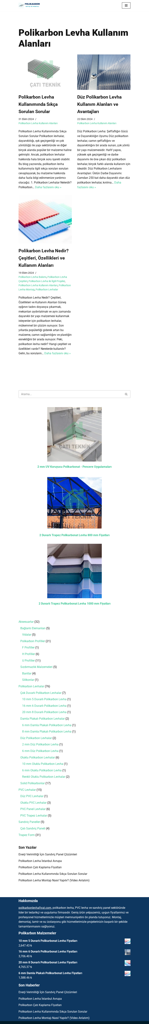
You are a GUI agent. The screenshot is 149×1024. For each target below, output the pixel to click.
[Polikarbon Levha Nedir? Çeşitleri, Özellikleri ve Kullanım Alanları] (45, 219)
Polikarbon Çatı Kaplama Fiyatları (40, 867)
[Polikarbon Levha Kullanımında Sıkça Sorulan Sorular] (45, 72)
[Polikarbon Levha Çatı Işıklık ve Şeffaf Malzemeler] (30, 5)
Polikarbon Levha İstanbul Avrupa (40, 861)
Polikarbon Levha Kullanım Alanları (38, 123)
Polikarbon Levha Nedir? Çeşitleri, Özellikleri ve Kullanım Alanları (44, 258)
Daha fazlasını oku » (48, 187)
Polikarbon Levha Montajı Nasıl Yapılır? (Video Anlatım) (54, 880)
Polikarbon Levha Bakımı (32, 277)
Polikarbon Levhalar (47, 289)
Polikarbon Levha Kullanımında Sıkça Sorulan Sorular (38, 104)
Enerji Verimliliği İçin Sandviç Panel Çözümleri (48, 854)
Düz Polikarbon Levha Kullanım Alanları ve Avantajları (99, 104)
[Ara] (126, 394)
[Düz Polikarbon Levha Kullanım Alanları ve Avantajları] (103, 72)
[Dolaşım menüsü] (126, 5)
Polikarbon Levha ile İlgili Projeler (47, 281)
